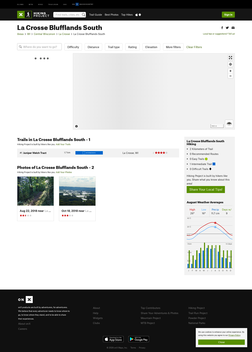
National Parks (196, 322)
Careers (22, 328)
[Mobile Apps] (138, 14)
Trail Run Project (197, 313)
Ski (65, 4)
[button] (222, 27)
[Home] (35, 14)
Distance (93, 47)
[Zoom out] (230, 75)
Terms (133, 347)
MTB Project (148, 322)
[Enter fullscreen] (230, 57)
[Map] (154, 91)
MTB (31, 4)
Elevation (151, 47)
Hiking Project (196, 307)
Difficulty (73, 47)
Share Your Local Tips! (205, 189)
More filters (173, 47)
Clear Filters (194, 47)
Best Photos (111, 14)
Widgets (98, 317)
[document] (221, 337)
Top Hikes (127, 14)
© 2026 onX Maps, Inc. (117, 347)
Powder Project (197, 317)
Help (95, 313)
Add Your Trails (63, 144)
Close (221, 342)
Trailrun (53, 4)
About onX (24, 323)
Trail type (114, 47)
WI (28, 33)
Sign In (228, 14)
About (96, 307)
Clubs (96, 322)
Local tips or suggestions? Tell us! (219, 33)
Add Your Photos (64, 172)
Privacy (142, 347)
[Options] (229, 124)
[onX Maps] (25, 302)
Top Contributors (150, 307)
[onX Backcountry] (83, 4)
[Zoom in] (230, 70)
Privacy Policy (234, 335)
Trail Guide (95, 14)
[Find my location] (230, 64)
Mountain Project (151, 317)
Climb (20, 4)
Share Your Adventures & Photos (159, 313)
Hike (40, 4)
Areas (20, 33)
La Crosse (64, 33)
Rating (132, 47)
